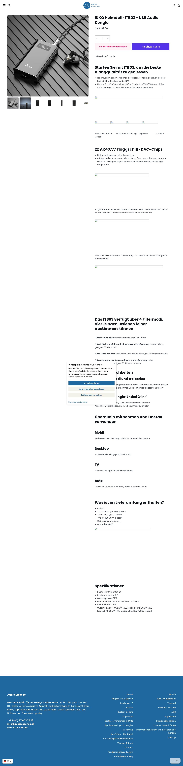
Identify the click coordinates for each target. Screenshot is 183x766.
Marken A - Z (126, 703)
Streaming (128, 729)
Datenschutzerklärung (165, 725)
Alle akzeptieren (91, 383)
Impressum (170, 716)
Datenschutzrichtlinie (77, 402)
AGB (173, 712)
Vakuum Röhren (125, 743)
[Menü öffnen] (3, 5)
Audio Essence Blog (123, 756)
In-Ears (129, 707)
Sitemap (171, 737)
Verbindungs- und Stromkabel (118, 738)
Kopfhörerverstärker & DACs (118, 721)
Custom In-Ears (125, 712)
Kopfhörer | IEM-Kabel (122, 734)
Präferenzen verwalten (91, 395)
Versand (171, 703)
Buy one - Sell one (167, 707)
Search (172, 694)
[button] (7, 761)
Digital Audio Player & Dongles (118, 725)
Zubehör (129, 747)
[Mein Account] (173, 5)
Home (130, 694)
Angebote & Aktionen (122, 698)
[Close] (114, 363)
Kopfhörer (128, 716)
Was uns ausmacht (166, 698)
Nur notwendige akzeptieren (91, 389)
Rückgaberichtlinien (166, 721)
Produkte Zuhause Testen (120, 752)
